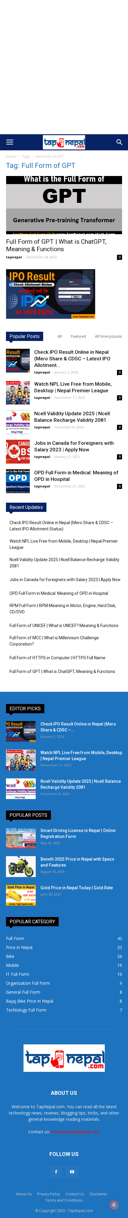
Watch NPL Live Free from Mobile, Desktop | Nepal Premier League (64, 544)
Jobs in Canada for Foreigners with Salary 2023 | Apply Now (65, 579)
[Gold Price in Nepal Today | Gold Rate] (21, 895)
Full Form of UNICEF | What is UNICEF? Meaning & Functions (64, 625)
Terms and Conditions (64, 1200)
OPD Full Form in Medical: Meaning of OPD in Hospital (59, 593)
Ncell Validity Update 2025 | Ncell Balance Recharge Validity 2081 (64, 562)
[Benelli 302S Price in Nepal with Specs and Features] (21, 866)
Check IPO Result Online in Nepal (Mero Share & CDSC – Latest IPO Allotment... (72, 358)
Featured (78, 336)
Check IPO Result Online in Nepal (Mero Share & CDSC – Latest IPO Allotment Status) (61, 525)
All (59, 336)
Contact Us (74, 1194)
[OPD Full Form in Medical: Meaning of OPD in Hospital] (18, 481)
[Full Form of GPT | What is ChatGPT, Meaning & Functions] (64, 205)
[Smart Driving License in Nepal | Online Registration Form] (21, 838)
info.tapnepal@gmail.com (75, 1131)
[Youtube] (72, 1172)
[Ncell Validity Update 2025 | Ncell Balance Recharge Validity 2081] (18, 422)
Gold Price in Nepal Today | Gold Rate (76, 887)
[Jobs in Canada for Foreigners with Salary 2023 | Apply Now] (18, 452)
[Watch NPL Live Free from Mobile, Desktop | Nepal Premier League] (18, 393)
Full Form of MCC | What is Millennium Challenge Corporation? (54, 640)
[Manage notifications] (114, 1205)
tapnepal (14, 257)
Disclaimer (98, 1194)
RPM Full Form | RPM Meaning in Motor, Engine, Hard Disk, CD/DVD (63, 608)
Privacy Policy (48, 1194)
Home (11, 156)
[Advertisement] (64, 67)
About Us (24, 1194)
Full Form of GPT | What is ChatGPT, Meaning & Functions (56, 245)
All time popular (108, 336)
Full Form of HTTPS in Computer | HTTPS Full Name (57, 657)
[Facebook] (56, 1172)
